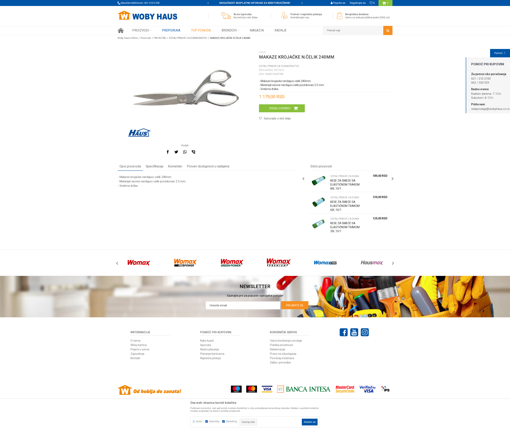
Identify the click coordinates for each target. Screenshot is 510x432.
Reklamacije (277, 349)
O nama (135, 340)
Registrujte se (358, 2)
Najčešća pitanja (210, 358)
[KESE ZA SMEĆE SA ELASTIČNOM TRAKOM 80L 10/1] (318, 181)
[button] (357, 30)
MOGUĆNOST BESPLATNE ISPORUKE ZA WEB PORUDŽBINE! (224, 2)
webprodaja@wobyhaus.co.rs (490, 109)
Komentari (175, 166)
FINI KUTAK (160, 38)
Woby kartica (138, 345)
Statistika (214, 421)
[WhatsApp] (185, 152)
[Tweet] (176, 152)
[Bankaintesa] (304, 389)
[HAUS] (139, 133)
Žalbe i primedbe (280, 362)
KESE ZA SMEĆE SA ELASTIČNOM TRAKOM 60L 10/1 (345, 205)
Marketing (231, 421)
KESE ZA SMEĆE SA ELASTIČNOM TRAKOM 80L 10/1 (345, 184)
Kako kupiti (207, 340)
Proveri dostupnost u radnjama (208, 166)
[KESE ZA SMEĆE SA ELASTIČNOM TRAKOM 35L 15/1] (318, 223)
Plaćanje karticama (212, 353)
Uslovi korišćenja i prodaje (286, 340)
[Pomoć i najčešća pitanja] (285, 15)
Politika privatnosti (281, 345)
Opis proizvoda (130, 166)
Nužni (199, 421)
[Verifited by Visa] (368, 389)
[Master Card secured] (345, 389)
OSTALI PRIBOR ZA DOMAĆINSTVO (188, 38)
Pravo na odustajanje (283, 353)
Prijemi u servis (139, 349)
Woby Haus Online (128, 38)
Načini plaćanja (209, 349)
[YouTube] (354, 332)
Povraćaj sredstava (282, 358)
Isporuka (205, 345)
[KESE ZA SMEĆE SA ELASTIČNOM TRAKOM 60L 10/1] (318, 202)
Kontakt (135, 358)
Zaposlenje (137, 353)
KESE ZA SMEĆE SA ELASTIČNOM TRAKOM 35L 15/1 (345, 227)
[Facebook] (168, 152)
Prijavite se (294, 305)
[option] (224, 3)
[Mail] (202, 152)
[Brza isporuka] (227, 15)
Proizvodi (146, 38)
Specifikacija (154, 166)
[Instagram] (365, 332)
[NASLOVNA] (121, 30)
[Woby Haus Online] (147, 15)
